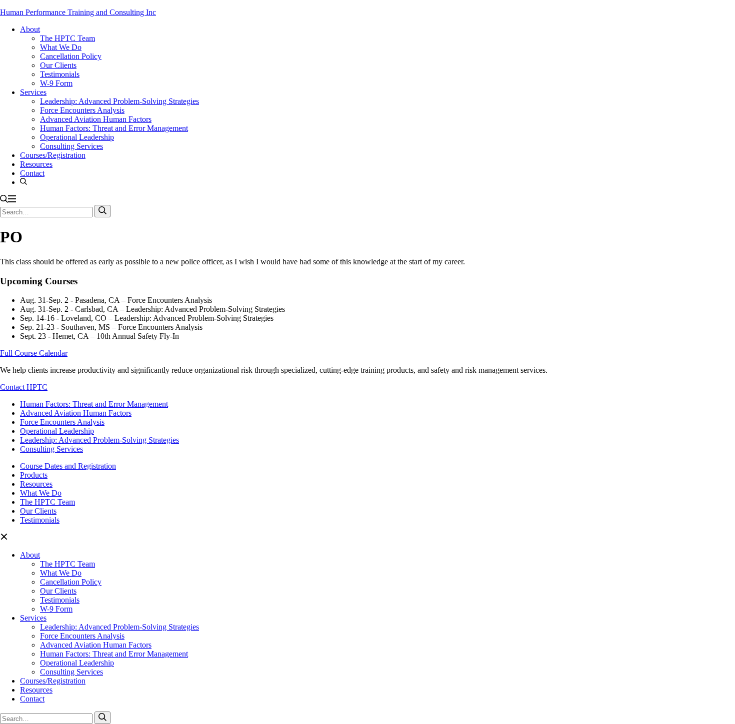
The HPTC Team (67, 38)
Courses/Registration (53, 155)
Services (33, 92)
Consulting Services (71, 146)
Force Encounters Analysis (82, 110)
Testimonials (60, 74)
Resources (36, 164)
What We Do (61, 47)
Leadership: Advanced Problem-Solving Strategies (119, 101)
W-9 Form (56, 83)
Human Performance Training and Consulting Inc (78, 12)
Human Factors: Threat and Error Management (114, 128)
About (30, 29)
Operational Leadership (77, 137)
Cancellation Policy (71, 56)
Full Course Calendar (34, 353)
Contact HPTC (24, 387)
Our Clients (58, 65)
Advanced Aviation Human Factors (96, 119)
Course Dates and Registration (68, 466)
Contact (32, 173)
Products (34, 475)
